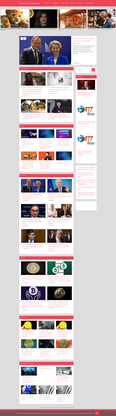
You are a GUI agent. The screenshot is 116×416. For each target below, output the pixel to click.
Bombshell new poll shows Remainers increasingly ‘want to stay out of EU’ (59, 195)
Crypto (47, 3)
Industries (65, 3)
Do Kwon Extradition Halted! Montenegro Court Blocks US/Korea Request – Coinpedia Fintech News (45, 164)
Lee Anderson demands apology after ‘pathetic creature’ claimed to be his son (58, 245)
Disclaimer (72, 406)
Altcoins (23, 316)
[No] (114, 413)
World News (89, 3)
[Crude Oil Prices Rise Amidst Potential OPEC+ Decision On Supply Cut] (86, 130)
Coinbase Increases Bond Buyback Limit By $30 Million (28, 396)
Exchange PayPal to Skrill (46, 367)
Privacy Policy (44, 406)
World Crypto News (29, 3)
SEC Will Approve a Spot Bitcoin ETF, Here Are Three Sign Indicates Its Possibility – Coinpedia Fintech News (28, 164)
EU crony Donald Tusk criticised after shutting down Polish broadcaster (31, 195)
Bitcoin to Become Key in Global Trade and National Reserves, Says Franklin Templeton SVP (58, 303)
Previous (21, 38)
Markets (73, 3)
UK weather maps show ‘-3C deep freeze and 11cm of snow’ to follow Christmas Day (58, 88)
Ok (97, 413)
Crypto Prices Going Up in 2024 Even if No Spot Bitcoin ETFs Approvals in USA (33, 278)
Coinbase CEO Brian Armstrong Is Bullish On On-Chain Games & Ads (46, 396)
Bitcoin (22, 256)
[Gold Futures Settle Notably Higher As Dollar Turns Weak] (86, 101)
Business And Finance (27, 362)
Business (55, 3)
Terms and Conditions (62, 406)
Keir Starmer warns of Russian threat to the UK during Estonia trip (83, 41)
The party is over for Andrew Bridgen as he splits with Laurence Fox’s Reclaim (59, 220)
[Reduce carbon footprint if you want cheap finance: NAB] (86, 79)
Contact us (52, 406)
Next (24, 38)
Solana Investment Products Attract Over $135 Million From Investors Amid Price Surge (45, 352)
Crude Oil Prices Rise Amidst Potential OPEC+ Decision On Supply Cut (84, 151)
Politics (80, 3)
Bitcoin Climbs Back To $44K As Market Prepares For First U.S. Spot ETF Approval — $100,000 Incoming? (59, 278)
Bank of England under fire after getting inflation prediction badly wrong (32, 220)
